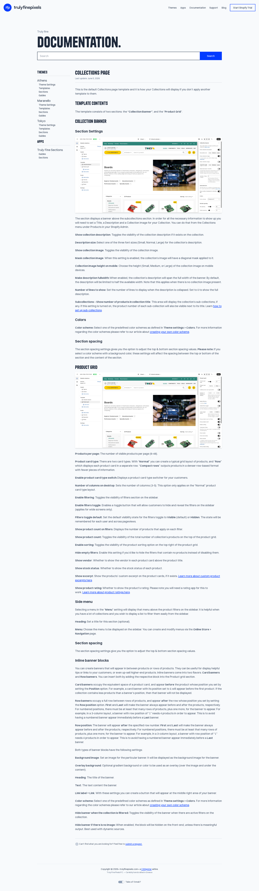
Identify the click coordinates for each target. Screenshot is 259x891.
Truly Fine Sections (50, 150)
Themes (172, 7)
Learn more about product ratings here (106, 592)
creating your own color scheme (169, 332)
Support (213, 7)
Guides (42, 95)
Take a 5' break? (133, 882)
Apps (183, 7)
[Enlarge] (217, 141)
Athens (42, 80)
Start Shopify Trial (242, 7)
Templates (44, 88)
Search (211, 55)
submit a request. (133, 844)
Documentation (197, 7)
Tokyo (41, 121)
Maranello (44, 101)
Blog (224, 7)
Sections (43, 91)
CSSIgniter (146, 869)
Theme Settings (47, 84)
